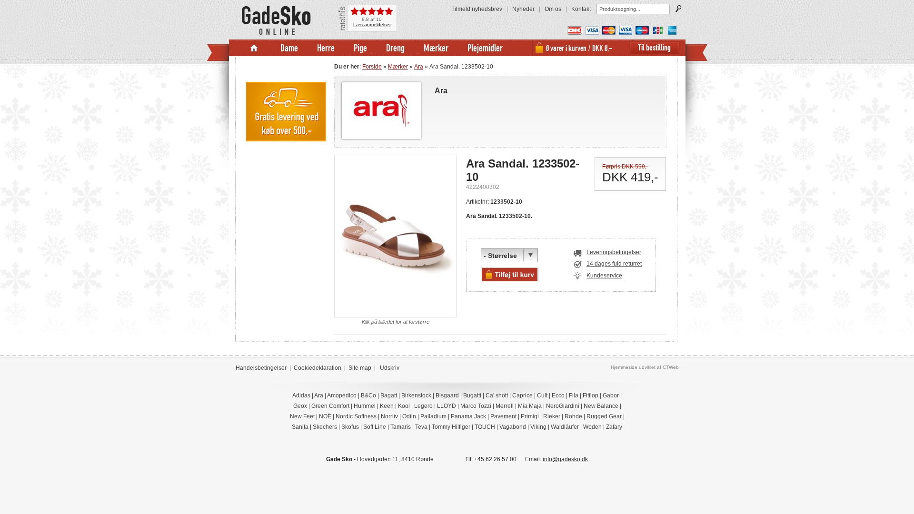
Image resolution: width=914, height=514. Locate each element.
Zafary (614, 427)
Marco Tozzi (475, 406)
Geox (300, 406)
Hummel (365, 406)
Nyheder (523, 9)
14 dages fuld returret (614, 263)
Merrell (505, 406)
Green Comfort (330, 406)
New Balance (601, 406)
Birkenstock (416, 395)
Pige (360, 48)
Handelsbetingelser (261, 368)
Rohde (573, 416)
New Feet (302, 416)
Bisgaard (447, 395)
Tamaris (400, 427)
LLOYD (446, 406)
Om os (553, 9)
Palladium (433, 416)
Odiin (409, 416)
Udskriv (389, 368)
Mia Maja (530, 406)
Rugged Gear (604, 416)
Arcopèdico (342, 395)
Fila (573, 395)
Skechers (325, 427)
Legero (423, 406)
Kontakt (581, 9)
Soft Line (374, 427)
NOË (325, 416)
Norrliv (389, 416)
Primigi (530, 416)
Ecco (558, 395)
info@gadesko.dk (565, 459)
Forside (372, 66)
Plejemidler (485, 48)
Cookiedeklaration (317, 368)
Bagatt (388, 395)
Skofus (350, 427)
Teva (421, 427)
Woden (592, 427)
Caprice (522, 395)
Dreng (395, 48)
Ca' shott (497, 395)
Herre (326, 48)
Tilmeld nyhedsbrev (476, 9)
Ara (418, 66)
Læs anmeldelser (372, 24)
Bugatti (472, 395)
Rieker (551, 416)
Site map (359, 368)
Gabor (611, 395)
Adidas (301, 395)
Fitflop (590, 395)
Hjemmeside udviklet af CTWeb (645, 367)
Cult (542, 395)
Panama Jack (468, 416)
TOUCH (485, 427)
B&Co (368, 395)
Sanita (300, 427)
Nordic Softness (356, 416)
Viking (538, 427)
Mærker (436, 48)
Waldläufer (565, 427)
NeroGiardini (562, 406)
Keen (387, 406)
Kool (404, 406)
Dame (289, 48)
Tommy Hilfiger (451, 427)
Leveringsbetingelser (613, 252)
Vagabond (512, 427)
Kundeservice (604, 275)
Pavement (503, 416)
